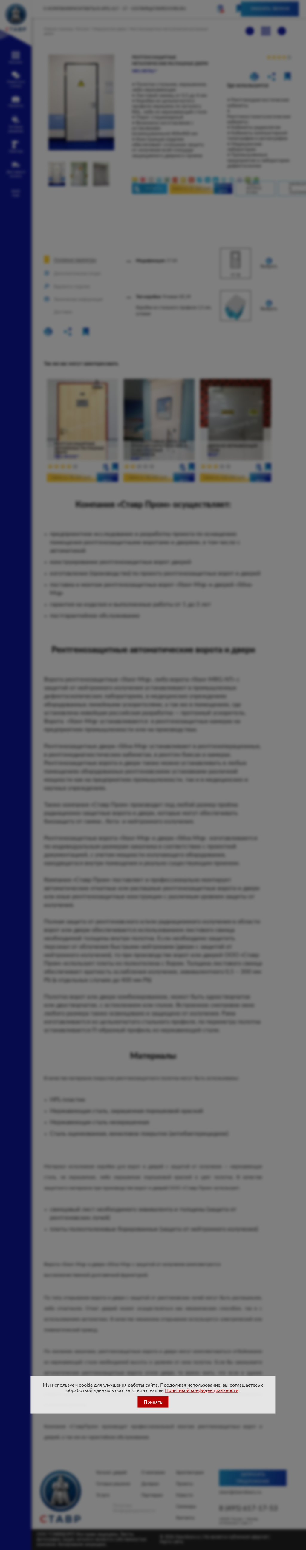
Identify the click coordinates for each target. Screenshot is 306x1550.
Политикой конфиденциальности (201, 1390)
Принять (153, 1401)
